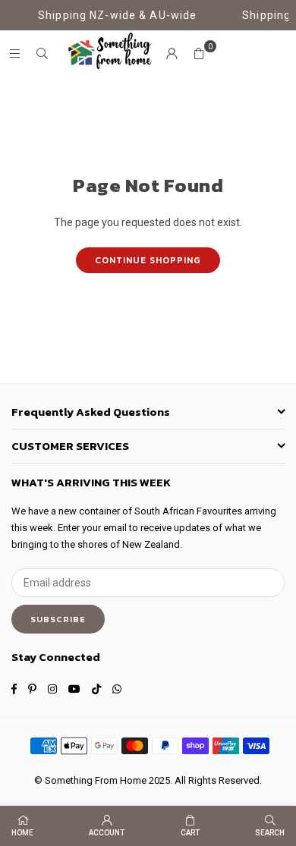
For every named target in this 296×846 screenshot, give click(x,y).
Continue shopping (148, 260)
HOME (22, 833)
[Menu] (14, 54)
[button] (199, 54)
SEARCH (270, 833)
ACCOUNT (106, 833)
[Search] (41, 54)
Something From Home (95, 780)
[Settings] (171, 54)
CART (190, 833)
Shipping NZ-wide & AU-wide (114, 15)
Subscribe (58, 619)
